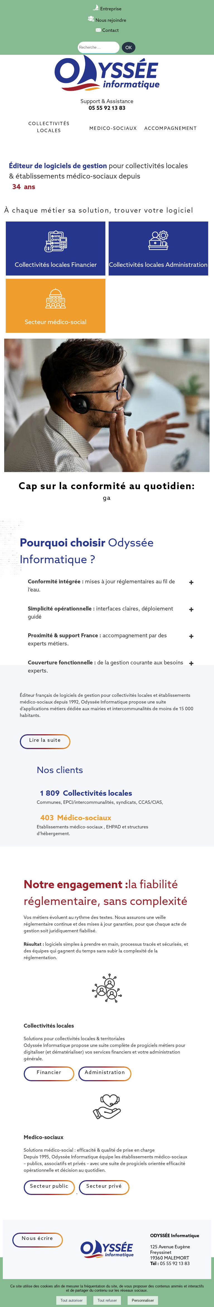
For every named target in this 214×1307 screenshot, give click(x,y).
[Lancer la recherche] (128, 47)
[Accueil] (107, 73)
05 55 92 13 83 (107, 107)
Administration (105, 1072)
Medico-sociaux (113, 128)
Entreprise (110, 8)
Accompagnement (170, 128)
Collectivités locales (49, 126)
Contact (110, 30)
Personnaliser (143, 1300)
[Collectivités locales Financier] (55, 238)
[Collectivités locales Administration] (158, 238)
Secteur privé (104, 1186)
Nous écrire (37, 1238)
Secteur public (49, 1186)
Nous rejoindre (111, 20)
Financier (49, 1072)
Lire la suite (45, 740)
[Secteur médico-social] (55, 295)
